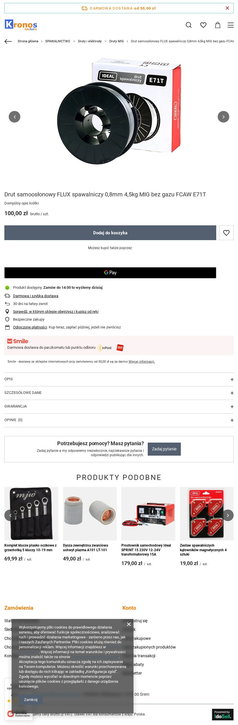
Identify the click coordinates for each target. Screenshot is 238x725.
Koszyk (129, 629)
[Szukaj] (188, 25)
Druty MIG (116, 41)
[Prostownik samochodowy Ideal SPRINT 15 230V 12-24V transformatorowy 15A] (148, 514)
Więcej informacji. (142, 362)
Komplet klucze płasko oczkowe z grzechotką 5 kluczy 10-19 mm (30, 547)
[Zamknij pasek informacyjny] (227, 8)
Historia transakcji (138, 655)
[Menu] (231, 25)
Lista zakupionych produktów (149, 647)
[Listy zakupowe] (203, 25)
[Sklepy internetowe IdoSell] (223, 714)
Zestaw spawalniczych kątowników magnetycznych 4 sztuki (203, 549)
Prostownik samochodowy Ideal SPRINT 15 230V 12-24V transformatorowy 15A (146, 549)
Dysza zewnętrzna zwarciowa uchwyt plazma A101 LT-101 (85, 547)
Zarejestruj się (134, 620)
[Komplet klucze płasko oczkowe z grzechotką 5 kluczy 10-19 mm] (31, 514)
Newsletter (132, 673)
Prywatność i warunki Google (95, 657)
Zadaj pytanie (164, 449)
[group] (119, 117)
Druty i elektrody (90, 41)
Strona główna (28, 41)
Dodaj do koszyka (110, 232)
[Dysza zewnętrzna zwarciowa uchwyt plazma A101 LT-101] (90, 514)
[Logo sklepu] (20, 25)
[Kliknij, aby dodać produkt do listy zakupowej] (226, 232)
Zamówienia (18, 608)
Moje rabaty (133, 664)
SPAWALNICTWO (57, 41)
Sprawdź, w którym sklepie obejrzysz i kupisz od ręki (55, 311)
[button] (14, 117)
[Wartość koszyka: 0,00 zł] (217, 25)
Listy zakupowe (136, 638)
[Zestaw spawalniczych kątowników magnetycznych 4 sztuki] (207, 514)
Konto (129, 608)
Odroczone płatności (30, 327)
